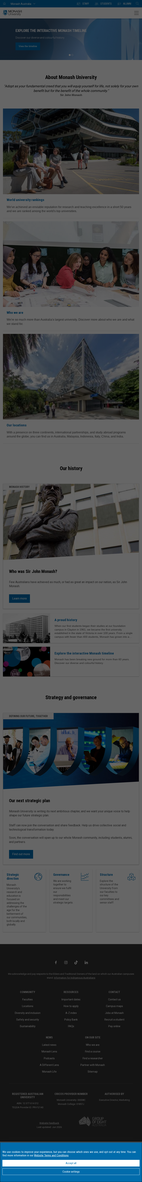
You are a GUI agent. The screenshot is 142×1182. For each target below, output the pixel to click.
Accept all (71, 1163)
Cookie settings (71, 1171)
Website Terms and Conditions (51, 1155)
